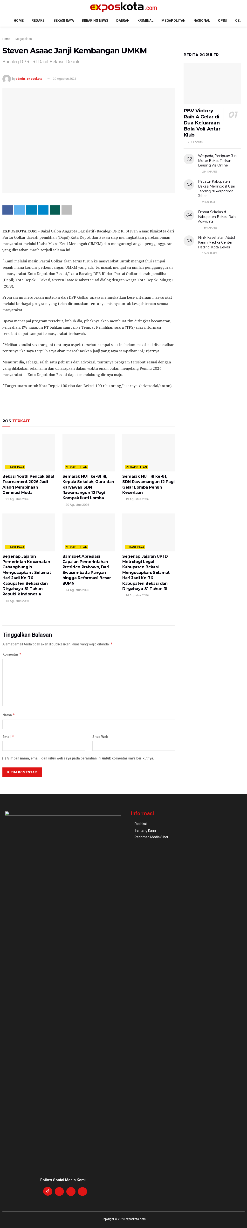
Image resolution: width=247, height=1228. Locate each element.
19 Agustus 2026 (137, 499)
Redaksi (39, 20)
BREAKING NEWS (95, 20)
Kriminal (145, 20)
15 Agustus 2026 (17, 601)
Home (19, 20)
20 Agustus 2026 (77, 504)
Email (8, 736)
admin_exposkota (28, 78)
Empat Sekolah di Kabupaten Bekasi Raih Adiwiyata (217, 217)
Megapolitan (173, 20)
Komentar (11, 654)
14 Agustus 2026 (77, 590)
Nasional (201, 20)
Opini (222, 20)
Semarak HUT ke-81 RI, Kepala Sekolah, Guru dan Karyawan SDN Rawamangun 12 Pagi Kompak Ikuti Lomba (88, 487)
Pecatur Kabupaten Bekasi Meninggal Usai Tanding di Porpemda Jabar (216, 188)
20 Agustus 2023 (64, 78)
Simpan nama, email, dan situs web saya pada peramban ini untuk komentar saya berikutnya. (80, 758)
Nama (8, 715)
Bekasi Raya (64, 20)
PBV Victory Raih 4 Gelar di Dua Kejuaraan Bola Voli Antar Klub (202, 123)
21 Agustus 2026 (17, 499)
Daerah (123, 20)
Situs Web (100, 737)
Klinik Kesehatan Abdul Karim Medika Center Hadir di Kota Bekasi (216, 242)
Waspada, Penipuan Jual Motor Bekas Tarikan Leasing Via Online (217, 160)
